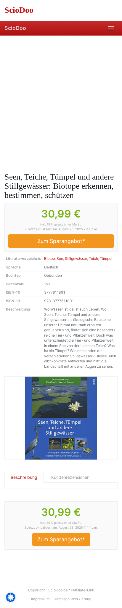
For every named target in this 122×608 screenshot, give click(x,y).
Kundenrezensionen (70, 477)
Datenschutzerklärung (72, 599)
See (60, 258)
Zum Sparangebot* (61, 241)
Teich (93, 258)
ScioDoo (15, 28)
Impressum (40, 599)
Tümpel (106, 258)
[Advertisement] (61, 100)
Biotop (49, 258)
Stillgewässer (76, 258)
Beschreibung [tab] (24, 477)
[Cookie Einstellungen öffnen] (10, 600)
